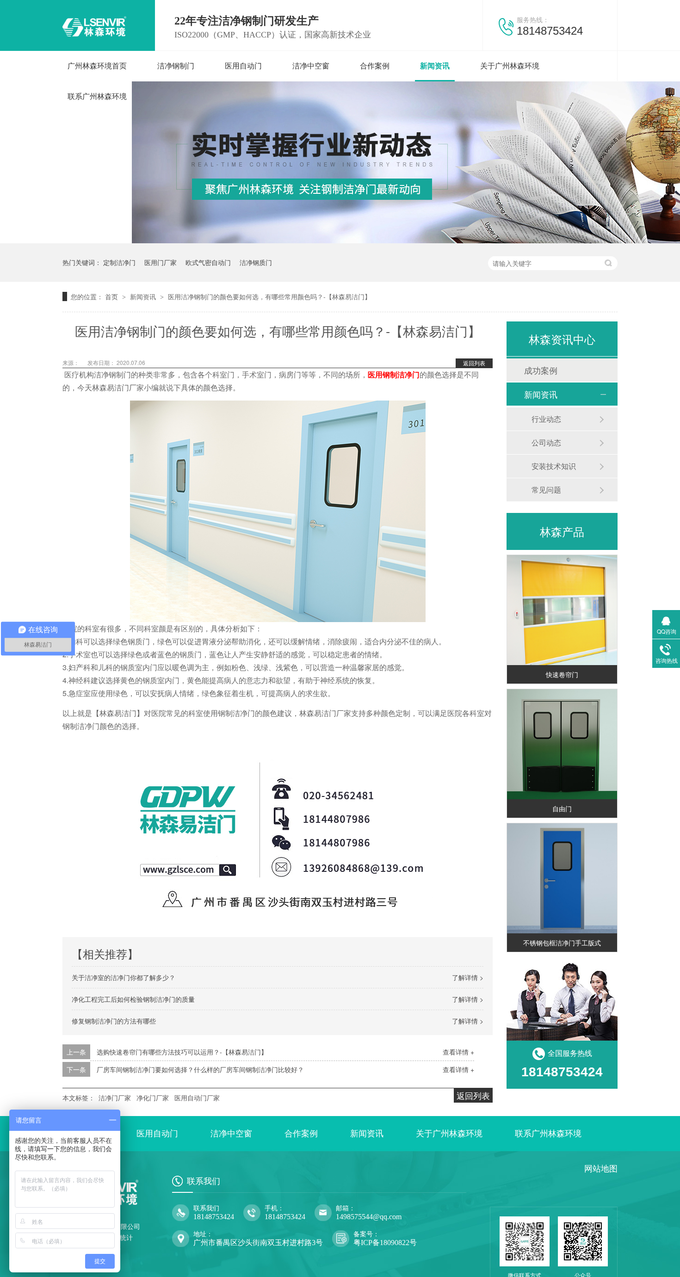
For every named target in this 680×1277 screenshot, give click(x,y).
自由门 (562, 808)
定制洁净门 (119, 262)
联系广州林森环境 (97, 96)
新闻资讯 (435, 66)
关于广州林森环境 (509, 66)
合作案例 (374, 66)
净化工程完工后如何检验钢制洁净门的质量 (133, 999)
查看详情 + (458, 1051)
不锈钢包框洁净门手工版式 (562, 942)
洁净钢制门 (175, 66)
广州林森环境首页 (97, 66)
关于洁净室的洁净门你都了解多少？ (123, 977)
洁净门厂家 (115, 1097)
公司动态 (546, 442)
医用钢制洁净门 (394, 374)
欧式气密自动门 (208, 262)
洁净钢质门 (256, 262)
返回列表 (474, 363)
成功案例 (540, 370)
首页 (112, 296)
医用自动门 (243, 66)
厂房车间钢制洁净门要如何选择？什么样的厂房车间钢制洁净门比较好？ (200, 1069)
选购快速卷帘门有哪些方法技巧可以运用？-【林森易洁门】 (182, 1051)
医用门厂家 (160, 262)
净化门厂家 (152, 1097)
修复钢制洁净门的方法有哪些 (114, 1020)
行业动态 (546, 418)
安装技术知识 (554, 466)
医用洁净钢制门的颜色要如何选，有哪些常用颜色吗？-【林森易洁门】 (269, 296)
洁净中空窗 (310, 66)
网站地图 (601, 1168)
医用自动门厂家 (197, 1097)
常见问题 (546, 489)
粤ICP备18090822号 (385, 1242)
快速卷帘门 (562, 674)
